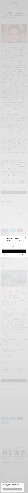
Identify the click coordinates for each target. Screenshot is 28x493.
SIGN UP (14, 251)
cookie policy (12, 486)
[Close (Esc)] (25, 237)
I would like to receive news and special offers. (14, 254)
